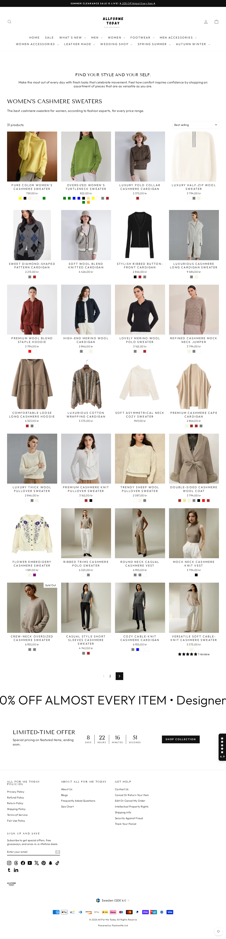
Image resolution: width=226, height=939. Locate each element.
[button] (222, 747)
